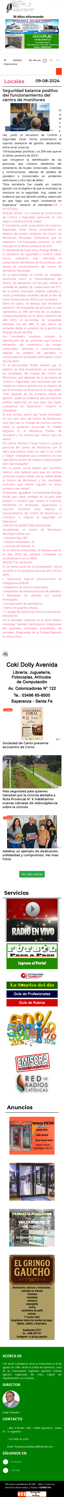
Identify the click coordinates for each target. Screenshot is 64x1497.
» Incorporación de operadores (22, 603)
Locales (14, 81)
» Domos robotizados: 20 (18, 542)
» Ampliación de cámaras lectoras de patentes (32, 591)
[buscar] (59, 71)
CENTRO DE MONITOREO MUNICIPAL (27, 525)
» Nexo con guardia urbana (20, 608)
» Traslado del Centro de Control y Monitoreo (32, 612)
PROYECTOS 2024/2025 (17, 562)
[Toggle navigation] (6, 51)
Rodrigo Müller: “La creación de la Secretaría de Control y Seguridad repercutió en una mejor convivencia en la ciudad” (32, 217)
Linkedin (15, 1470)
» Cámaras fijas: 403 (15, 538)
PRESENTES (10, 616)
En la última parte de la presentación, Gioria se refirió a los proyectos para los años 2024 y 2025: (32, 571)
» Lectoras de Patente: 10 (18, 546)
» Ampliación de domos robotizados (25, 587)
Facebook (16, 1461)
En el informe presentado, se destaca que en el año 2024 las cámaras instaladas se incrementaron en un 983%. (32, 554)
